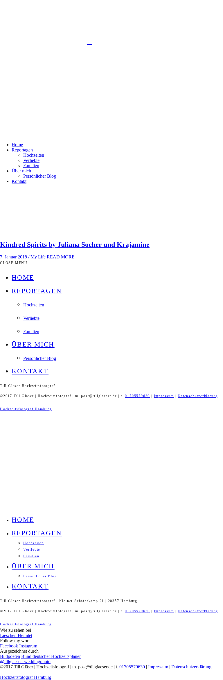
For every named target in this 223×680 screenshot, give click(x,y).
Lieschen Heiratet (16, 635)
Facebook (9, 645)
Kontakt (19, 181)
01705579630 (137, 396)
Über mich (21, 170)
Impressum (164, 396)
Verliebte (31, 160)
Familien (31, 165)
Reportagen (22, 149)
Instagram (28, 645)
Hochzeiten (33, 155)
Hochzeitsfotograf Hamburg (26, 409)
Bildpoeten (10, 656)
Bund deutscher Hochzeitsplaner (51, 656)
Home (17, 144)
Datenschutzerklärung (198, 396)
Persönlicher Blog (39, 176)
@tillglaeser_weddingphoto (25, 661)
